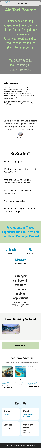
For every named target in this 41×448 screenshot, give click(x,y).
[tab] (20, 161)
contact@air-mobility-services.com (20, 67)
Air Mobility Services (21, 3)
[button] (20, 161)
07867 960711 (23, 60)
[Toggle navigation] (38, 3)
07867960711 (7, 414)
